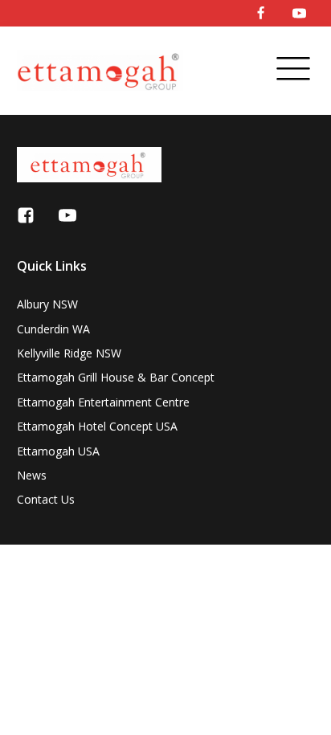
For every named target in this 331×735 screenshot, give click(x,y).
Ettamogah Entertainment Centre (103, 402)
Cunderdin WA (53, 329)
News (32, 475)
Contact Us (46, 499)
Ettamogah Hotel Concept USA (97, 426)
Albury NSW (47, 304)
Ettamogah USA (58, 451)
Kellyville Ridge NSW (69, 353)
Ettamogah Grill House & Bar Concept (116, 377)
